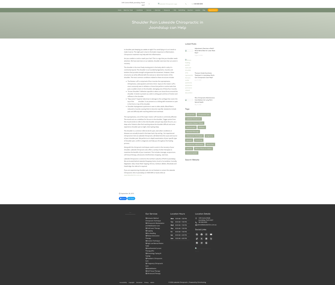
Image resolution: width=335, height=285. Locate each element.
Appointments (213, 10)
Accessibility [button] (123, 282)
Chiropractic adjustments (194, 144)
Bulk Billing (181, 10)
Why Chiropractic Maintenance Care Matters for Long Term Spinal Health (205, 100)
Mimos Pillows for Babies (203, 149)
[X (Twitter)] (201, 238)
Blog (204, 10)
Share (124, 198)
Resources (167, 10)
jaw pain (189, 140)
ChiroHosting (201, 282)
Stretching (198, 140)
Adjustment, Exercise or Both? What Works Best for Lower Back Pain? (205, 51)
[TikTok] (197, 238)
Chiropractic (190, 115)
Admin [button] (152, 282)
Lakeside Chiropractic (193, 119)
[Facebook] (201, 234)
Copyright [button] (131, 282)
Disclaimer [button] (139, 282)
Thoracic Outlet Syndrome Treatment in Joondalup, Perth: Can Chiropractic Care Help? (205, 75)
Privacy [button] (146, 282)
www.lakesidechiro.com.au (133, 175)
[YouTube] (211, 234)
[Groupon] (206, 243)
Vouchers (190, 10)
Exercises (157, 10)
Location (197, 10)
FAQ (175, 10)
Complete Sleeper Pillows (194, 123)
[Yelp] (211, 238)
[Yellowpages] (201, 243)
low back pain (190, 127)
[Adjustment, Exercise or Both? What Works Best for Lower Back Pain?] (189, 52)
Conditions (140, 10)
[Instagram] (206, 234)
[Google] (197, 234)
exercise (189, 149)
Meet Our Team (128, 10)
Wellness (202, 127)
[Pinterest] (197, 243)
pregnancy (209, 136)
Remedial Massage (192, 132)
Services (148, 10)
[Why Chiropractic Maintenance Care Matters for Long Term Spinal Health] (189, 101)
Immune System (191, 153)
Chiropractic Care (204, 115)
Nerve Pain (210, 144)
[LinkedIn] (206, 238)
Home (119, 10)
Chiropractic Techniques (194, 136)
